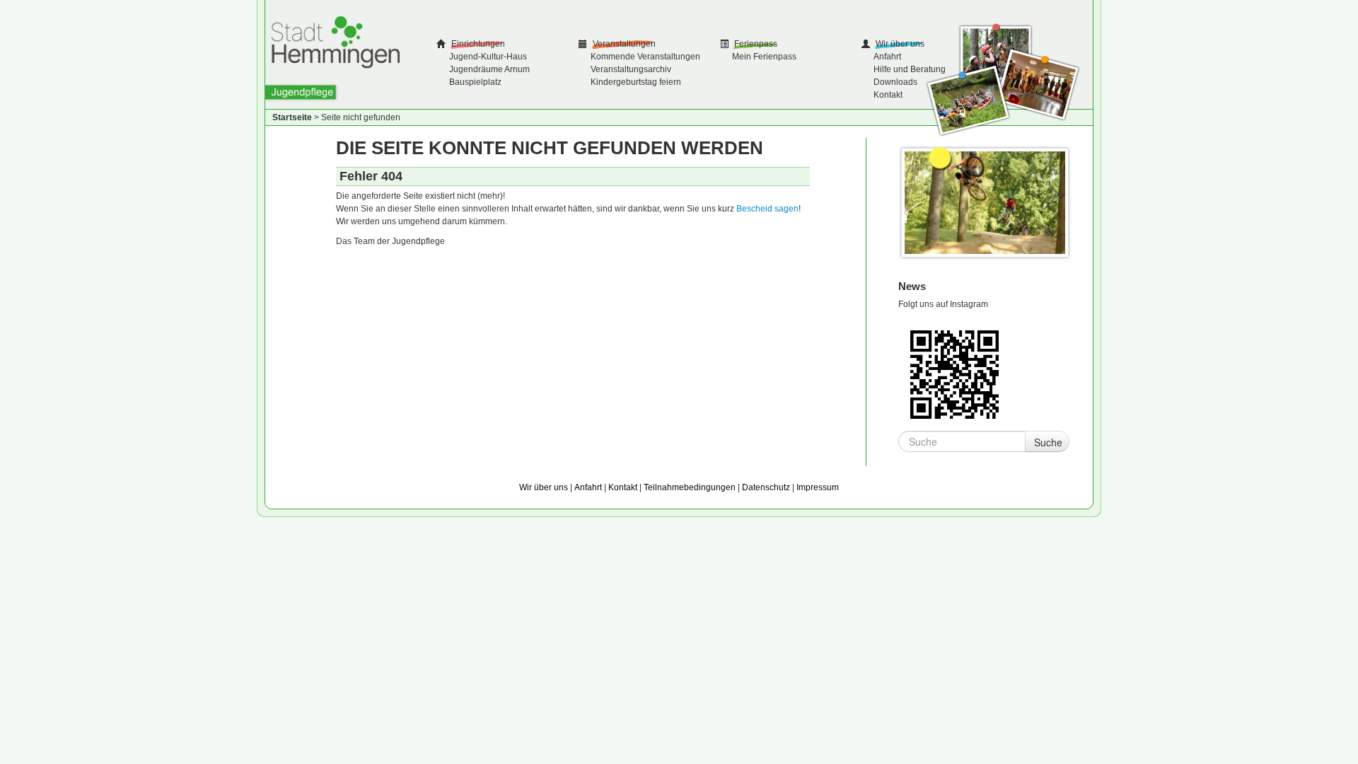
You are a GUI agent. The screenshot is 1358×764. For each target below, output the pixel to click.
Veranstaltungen (623, 44)
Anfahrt (887, 57)
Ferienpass (754, 44)
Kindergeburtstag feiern (636, 82)
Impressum (817, 487)
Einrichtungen (477, 44)
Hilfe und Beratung (910, 69)
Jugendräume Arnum (489, 69)
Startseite (292, 117)
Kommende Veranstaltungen (645, 57)
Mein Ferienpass (764, 57)
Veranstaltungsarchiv (631, 69)
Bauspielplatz (475, 82)
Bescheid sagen (767, 209)
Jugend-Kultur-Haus (488, 57)
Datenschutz (766, 487)
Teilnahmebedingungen (690, 487)
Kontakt (888, 95)
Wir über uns (899, 44)
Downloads (895, 82)
